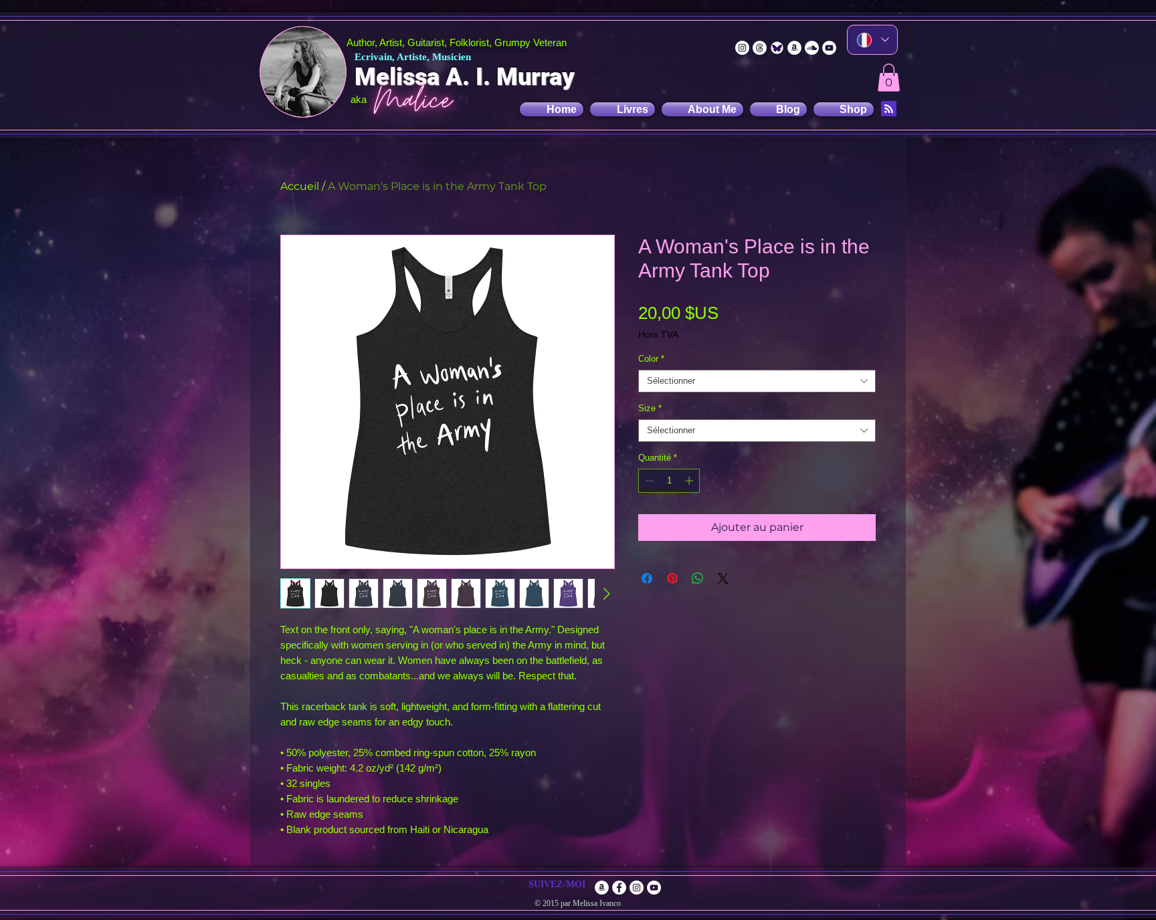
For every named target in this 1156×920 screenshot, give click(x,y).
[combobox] (757, 381)
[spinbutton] (669, 480)
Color (651, 359)
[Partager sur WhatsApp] (698, 578)
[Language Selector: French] (872, 40)
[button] (888, 78)
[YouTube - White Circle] (829, 48)
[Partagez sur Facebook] (647, 578)
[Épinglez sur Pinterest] (672, 578)
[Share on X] (723, 578)
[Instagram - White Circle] (742, 48)
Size (650, 408)
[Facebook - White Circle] (619, 888)
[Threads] (760, 48)
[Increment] (690, 480)
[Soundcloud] (812, 48)
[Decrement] (648, 480)
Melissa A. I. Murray (465, 77)
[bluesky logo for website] (777, 48)
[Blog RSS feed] (888, 109)
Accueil (299, 186)
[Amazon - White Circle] (794, 48)
